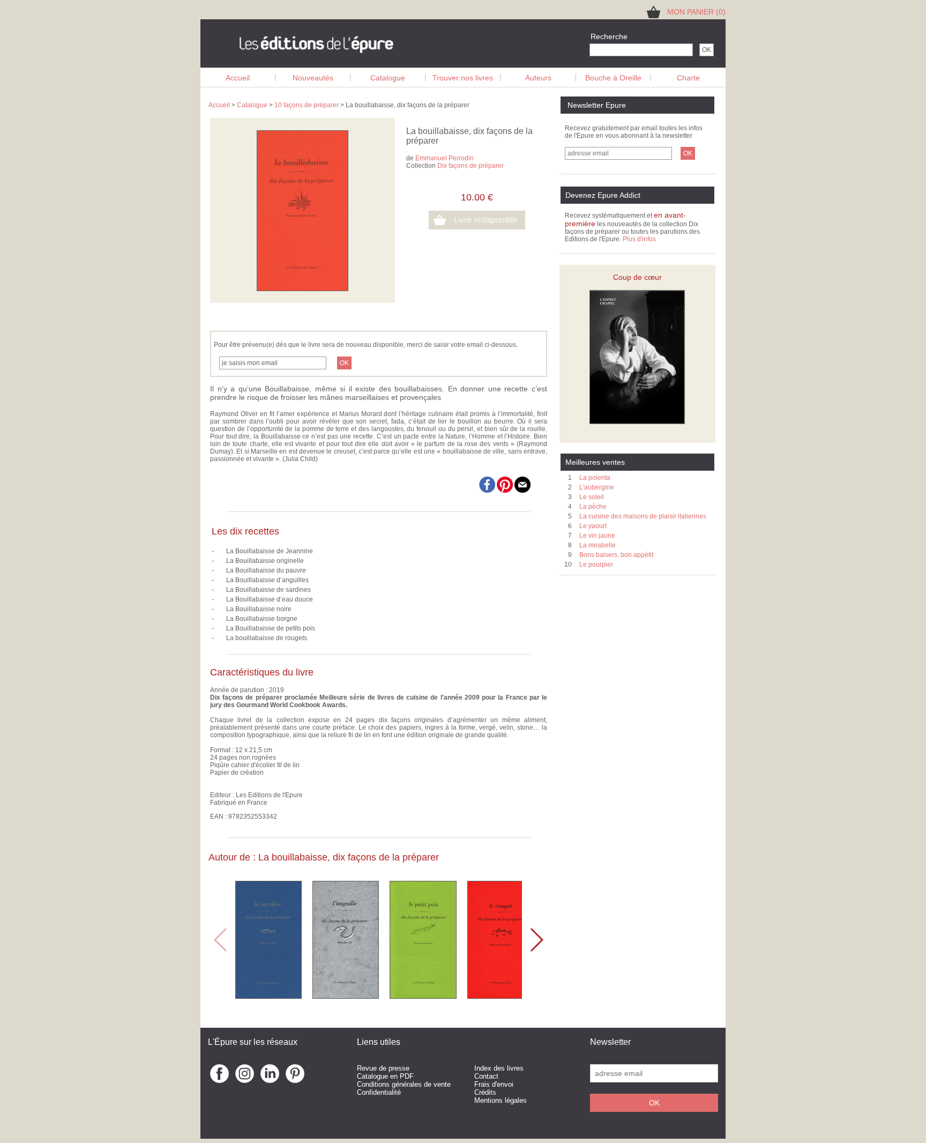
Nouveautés (313, 77)
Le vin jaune (597, 535)
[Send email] (522, 490)
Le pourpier (596, 564)
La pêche (593, 506)
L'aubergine (596, 487)
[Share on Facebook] (487, 490)
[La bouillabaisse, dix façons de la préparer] (303, 289)
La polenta (594, 477)
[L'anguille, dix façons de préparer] (345, 995)
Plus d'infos (639, 239)
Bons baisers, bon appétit (616, 555)
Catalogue (387, 77)
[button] (536, 940)
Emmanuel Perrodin (444, 158)
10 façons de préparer (306, 105)
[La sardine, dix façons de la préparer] (268, 995)
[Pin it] (505, 490)
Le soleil (591, 497)
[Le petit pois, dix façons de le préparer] (423, 995)
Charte (688, 77)
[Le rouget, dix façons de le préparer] (500, 995)
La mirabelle (597, 545)
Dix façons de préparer (470, 165)
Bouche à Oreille (613, 77)
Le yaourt (593, 526)
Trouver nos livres (462, 77)
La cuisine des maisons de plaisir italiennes (642, 516)
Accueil (238, 77)
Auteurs (538, 77)
